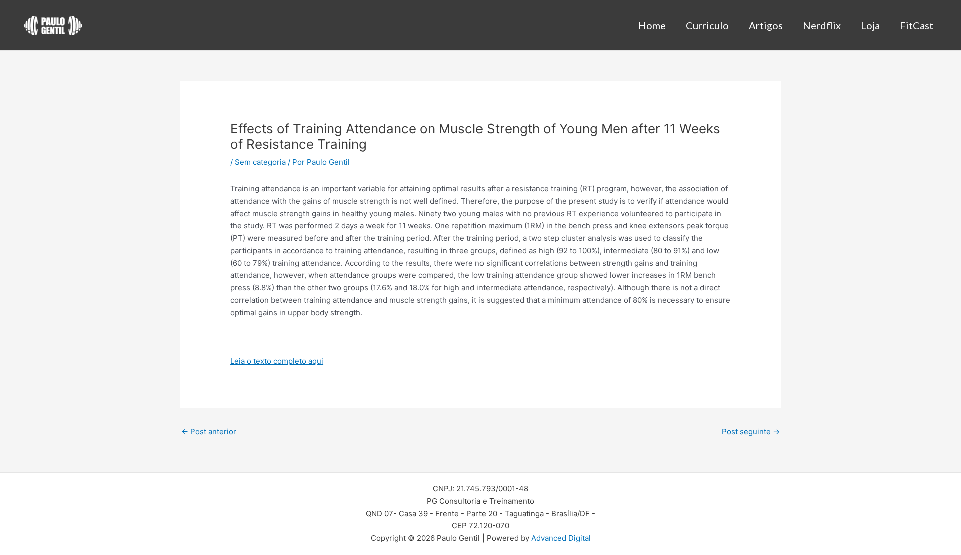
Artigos (766, 25)
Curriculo (707, 25)
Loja (870, 25)
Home (652, 25)
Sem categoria (260, 162)
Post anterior (208, 431)
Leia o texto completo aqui (276, 361)
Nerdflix (822, 25)
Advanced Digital (561, 538)
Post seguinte (751, 431)
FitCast (916, 25)
